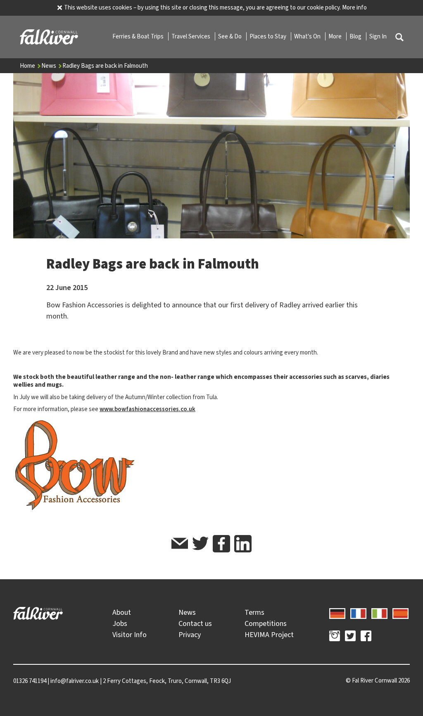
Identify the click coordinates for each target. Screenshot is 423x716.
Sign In (378, 36)
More (335, 36)
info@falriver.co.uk (74, 681)
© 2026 (378, 680)
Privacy (189, 635)
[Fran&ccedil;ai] (358, 612)
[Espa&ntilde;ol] (400, 612)
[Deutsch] (337, 612)
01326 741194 (29, 681)
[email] (179, 544)
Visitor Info (129, 635)
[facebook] (221, 543)
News (49, 66)
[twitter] (200, 544)
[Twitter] (350, 637)
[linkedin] (243, 543)
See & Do (230, 36)
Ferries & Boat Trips (138, 36)
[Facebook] (366, 637)
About (121, 612)
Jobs (119, 623)
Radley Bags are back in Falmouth (105, 66)
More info (354, 7)
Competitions (266, 623)
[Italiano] (379, 612)
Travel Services (191, 36)
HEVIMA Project (269, 635)
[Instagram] (334, 637)
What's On (308, 36)
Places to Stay (269, 36)
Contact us (195, 623)
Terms (254, 612)
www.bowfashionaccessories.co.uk (147, 409)
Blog (356, 36)
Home (28, 66)
